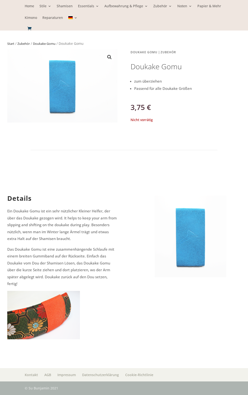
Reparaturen (52, 18)
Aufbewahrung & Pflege (123, 6)
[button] (109, 57)
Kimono (31, 18)
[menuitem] (73, 21)
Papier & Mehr (209, 6)
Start (10, 43)
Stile (42, 6)
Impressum (66, 374)
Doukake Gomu (44, 43)
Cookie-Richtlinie (139, 374)
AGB (47, 374)
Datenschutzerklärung (100, 374)
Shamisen (65, 6)
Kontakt (31, 374)
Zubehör (160, 6)
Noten (182, 6)
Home (29, 6)
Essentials (86, 6)
